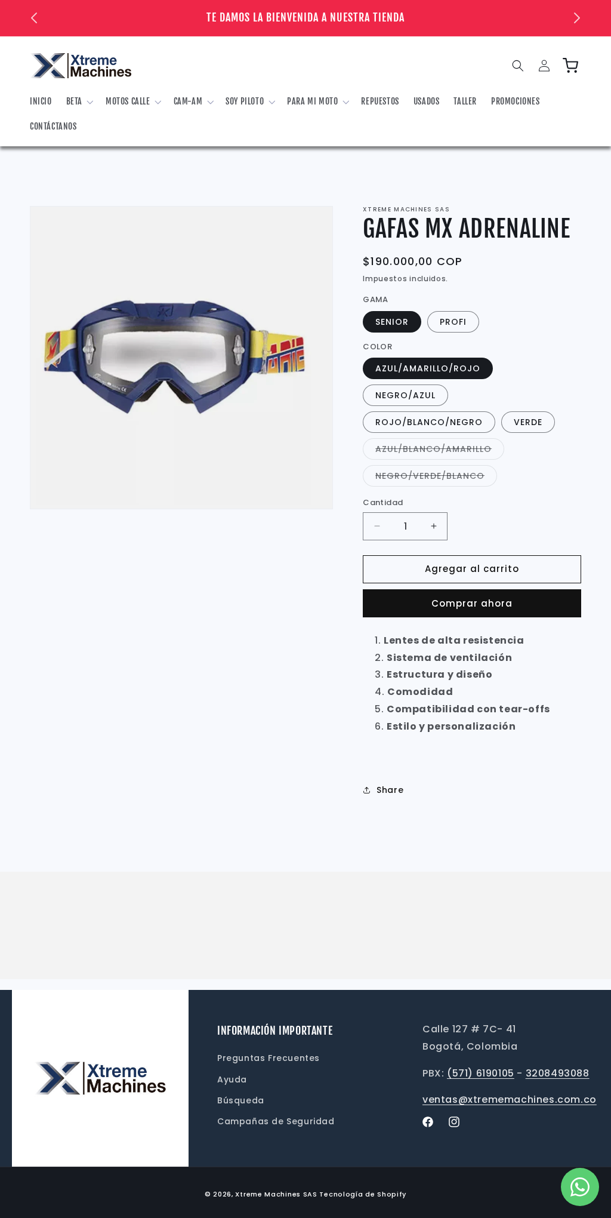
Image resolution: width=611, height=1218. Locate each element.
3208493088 (558, 1073)
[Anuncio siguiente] (577, 18)
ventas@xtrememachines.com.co (509, 1099)
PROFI (453, 322)
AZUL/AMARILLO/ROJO (427, 368)
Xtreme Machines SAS (276, 1194)
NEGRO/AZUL (405, 395)
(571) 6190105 (480, 1073)
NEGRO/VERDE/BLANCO (436, 478)
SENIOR (392, 322)
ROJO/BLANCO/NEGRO (429, 422)
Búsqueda (240, 1100)
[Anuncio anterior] (34, 18)
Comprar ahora (472, 603)
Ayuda (232, 1079)
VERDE (528, 422)
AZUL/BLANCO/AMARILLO (439, 451)
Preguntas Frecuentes (268, 1058)
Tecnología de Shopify (362, 1194)
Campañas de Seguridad (276, 1121)
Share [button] (390, 790)
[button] (78, 101)
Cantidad (383, 502)
